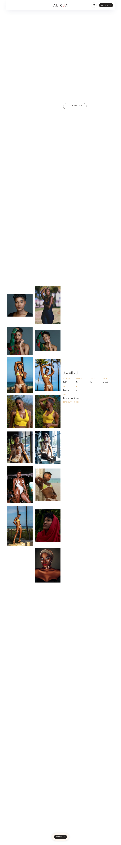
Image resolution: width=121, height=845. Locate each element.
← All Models (74, 106)
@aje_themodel (71, 402)
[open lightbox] (19, 305)
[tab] (60, 837)
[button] (93, 5)
